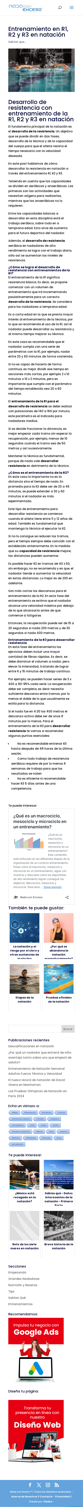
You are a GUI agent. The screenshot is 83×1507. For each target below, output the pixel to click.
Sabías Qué (17, 1298)
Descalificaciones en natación (31, 1046)
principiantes (17, 1144)
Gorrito (56, 1125)
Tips (11, 1291)
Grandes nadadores (21, 1131)
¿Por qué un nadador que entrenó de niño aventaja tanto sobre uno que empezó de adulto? (39, 1057)
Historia (39, 1131)
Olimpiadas (31, 1138)
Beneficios (46, 1112)
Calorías (61, 1112)
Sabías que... (17, 42)
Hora (51, 1131)
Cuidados (54, 1119)
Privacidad (62, 1496)
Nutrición (16, 1138)
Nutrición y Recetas (22, 1285)
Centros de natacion (21, 1119)
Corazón (40, 1119)
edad (32, 1125)
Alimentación (30, 1112)
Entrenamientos (20, 1304)
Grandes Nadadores (24, 1279)
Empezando (17, 1272)
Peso (59, 1138)
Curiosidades (18, 1125)
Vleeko (47, 1501)
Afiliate (15, 1112)
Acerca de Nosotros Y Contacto (32, 1496)
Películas (46, 1138)
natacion (64, 1131)
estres (43, 1125)
